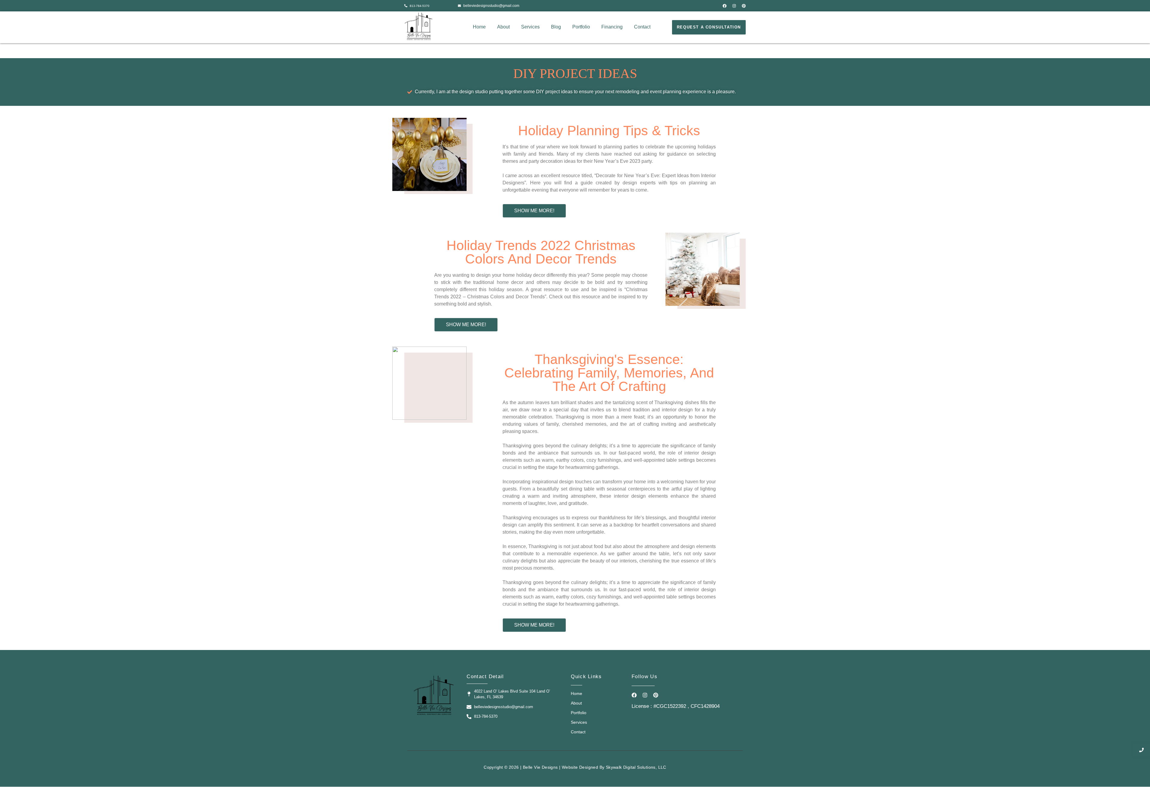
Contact (642, 26)
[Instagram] (734, 6)
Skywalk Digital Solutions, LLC (636, 767)
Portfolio (581, 26)
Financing (612, 26)
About (503, 26)
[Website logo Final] (418, 26)
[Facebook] (725, 6)
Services (530, 26)
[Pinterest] (744, 6)
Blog (556, 26)
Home (479, 26)
